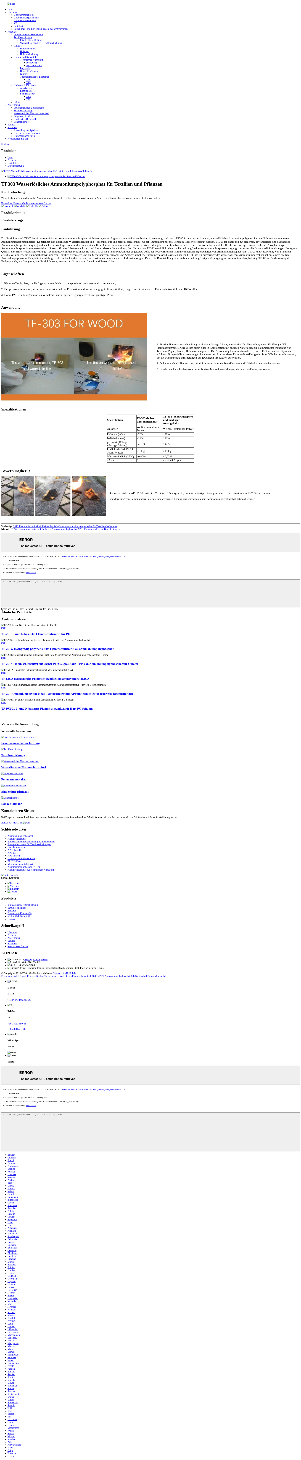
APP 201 (12, 852)
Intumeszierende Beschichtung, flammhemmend (31, 841)
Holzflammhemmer (17, 847)
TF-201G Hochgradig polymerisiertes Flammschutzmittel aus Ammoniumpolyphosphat (57, 648)
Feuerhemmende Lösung (13, 976)
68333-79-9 (98, 976)
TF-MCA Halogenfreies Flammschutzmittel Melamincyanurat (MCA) (45, 678)
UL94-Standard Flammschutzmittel (148, 976)
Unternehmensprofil (24, 14)
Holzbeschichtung (29, 54)
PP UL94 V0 (14, 861)
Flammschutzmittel (17, 838)
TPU (28, 82)
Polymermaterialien (23, 116)
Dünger (17, 102)
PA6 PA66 (31, 62)
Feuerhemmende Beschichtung (29, 107)
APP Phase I (14, 855)
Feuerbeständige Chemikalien (41, 976)
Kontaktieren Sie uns (18, 138)
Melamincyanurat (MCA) (20, 864)
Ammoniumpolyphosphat (20, 836)
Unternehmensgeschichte (26, 17)
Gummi (24, 74)
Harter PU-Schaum (29, 71)
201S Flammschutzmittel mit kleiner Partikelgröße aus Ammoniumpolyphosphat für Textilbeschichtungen (65, 526)
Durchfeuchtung (28, 48)
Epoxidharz (26, 90)
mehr (3, 628)
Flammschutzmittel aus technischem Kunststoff (31, 869)
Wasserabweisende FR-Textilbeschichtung (41, 43)
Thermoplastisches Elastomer (34, 76)
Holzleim (24, 51)
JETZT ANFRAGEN (12, 822)
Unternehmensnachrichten (27, 133)
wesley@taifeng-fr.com (36, 959)
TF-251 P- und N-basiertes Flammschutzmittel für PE (35, 634)
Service (11, 124)
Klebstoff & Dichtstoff (25, 85)
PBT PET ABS (34, 65)
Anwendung (14, 105)
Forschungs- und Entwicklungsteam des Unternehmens (41, 29)
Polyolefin (25, 68)
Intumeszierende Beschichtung (29, 34)
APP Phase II (14, 850)
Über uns (12, 12)
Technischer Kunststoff (31, 60)
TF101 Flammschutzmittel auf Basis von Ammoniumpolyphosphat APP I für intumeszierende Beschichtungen (65, 529)
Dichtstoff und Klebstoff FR (21, 858)
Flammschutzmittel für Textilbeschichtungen (29, 844)
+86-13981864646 (17, 1023)
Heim (10, 9)
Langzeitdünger (21, 121)
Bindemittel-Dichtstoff (25, 119)
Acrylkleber (26, 88)
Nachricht (12, 127)
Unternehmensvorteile (25, 20)
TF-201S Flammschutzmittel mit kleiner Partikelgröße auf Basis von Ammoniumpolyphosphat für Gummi (69, 663)
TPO (28, 79)
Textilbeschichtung (23, 37)
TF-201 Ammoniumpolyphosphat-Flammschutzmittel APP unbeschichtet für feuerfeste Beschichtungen (67, 693)
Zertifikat (18, 26)
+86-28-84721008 (17, 1029)
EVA (28, 96)
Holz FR (18, 45)
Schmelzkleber (27, 93)
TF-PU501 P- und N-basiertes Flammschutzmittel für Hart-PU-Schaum (47, 708)
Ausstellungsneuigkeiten (26, 130)
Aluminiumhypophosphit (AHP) (24, 867)
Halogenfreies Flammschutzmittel (74, 976)
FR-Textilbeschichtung (31, 40)
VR (15, 23)
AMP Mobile (69, 973)
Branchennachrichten (24, 136)
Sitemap (57, 973)
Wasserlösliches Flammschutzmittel (31, 113)
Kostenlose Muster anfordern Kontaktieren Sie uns (26, 203)
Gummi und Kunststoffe (26, 57)
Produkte (12, 31)
